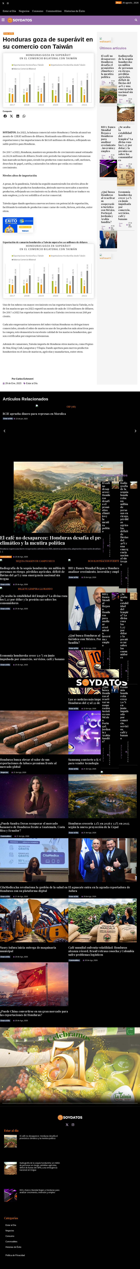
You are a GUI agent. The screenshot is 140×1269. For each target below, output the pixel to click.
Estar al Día (9, 11)
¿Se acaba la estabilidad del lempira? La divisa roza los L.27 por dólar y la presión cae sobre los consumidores (125, 143)
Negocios (24, 11)
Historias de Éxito (74, 11)
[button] (5, 116)
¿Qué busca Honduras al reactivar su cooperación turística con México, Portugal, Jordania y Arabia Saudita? (108, 207)
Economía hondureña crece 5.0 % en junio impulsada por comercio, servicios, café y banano (125, 205)
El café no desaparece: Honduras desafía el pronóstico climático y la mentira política (108, 66)
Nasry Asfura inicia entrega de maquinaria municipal (28, 949)
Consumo (37, 11)
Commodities (54, 11)
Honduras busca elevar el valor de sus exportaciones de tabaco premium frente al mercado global (28, 763)
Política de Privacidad (15, 1255)
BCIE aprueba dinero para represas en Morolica (34, 413)
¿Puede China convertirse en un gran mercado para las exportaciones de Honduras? (34, 1013)
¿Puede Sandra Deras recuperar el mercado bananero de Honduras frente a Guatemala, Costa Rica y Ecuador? (32, 826)
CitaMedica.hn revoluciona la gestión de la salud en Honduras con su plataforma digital (33, 889)
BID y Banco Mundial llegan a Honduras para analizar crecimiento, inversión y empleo (106, 619)
